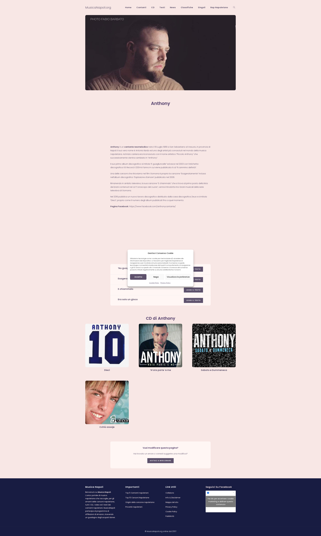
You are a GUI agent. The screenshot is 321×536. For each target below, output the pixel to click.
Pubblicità (170, 516)
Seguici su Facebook (219, 486)
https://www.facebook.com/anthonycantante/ (152, 206)
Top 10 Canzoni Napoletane (137, 497)
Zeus (193, 196)
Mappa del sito (172, 502)
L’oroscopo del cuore (147, 187)
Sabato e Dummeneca (214, 370)
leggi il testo (193, 290)
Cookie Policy (154, 283)
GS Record (128, 167)
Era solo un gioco (128, 299)
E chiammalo (125, 289)
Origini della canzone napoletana (139, 502)
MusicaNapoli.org (98, 7)
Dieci (113, 200)
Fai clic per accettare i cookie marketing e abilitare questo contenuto (221, 501)
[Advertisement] (160, 126)
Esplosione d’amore (144, 177)
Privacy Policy (165, 283)
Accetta (138, 276)
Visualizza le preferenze (178, 276)
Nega (156, 276)
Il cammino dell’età (186, 167)
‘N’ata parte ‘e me (160, 370)
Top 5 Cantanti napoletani (136, 493)
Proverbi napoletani (133, 507)
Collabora (170, 493)
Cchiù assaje (106, 427)
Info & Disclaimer (173, 497)
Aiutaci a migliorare (160, 461)
